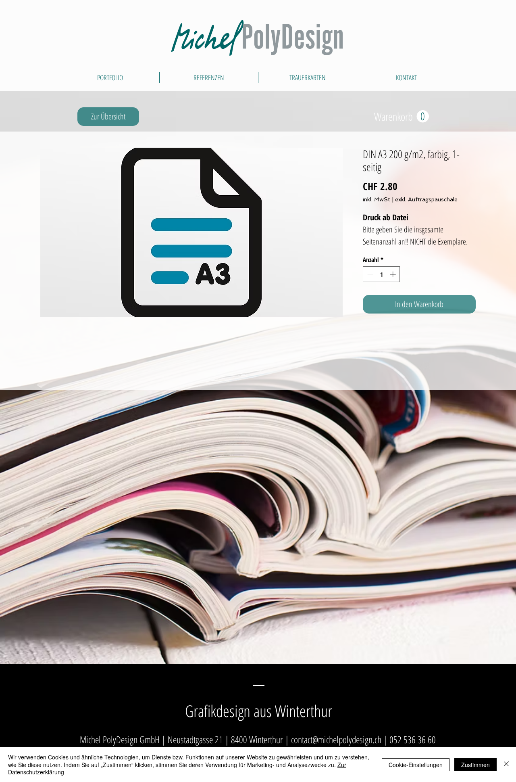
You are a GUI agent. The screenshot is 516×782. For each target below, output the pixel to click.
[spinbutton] (381, 274)
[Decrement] (369, 274)
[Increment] (393, 274)
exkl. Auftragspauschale (426, 199)
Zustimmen (475, 765)
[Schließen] (506, 764)
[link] (401, 116)
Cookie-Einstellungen (416, 765)
